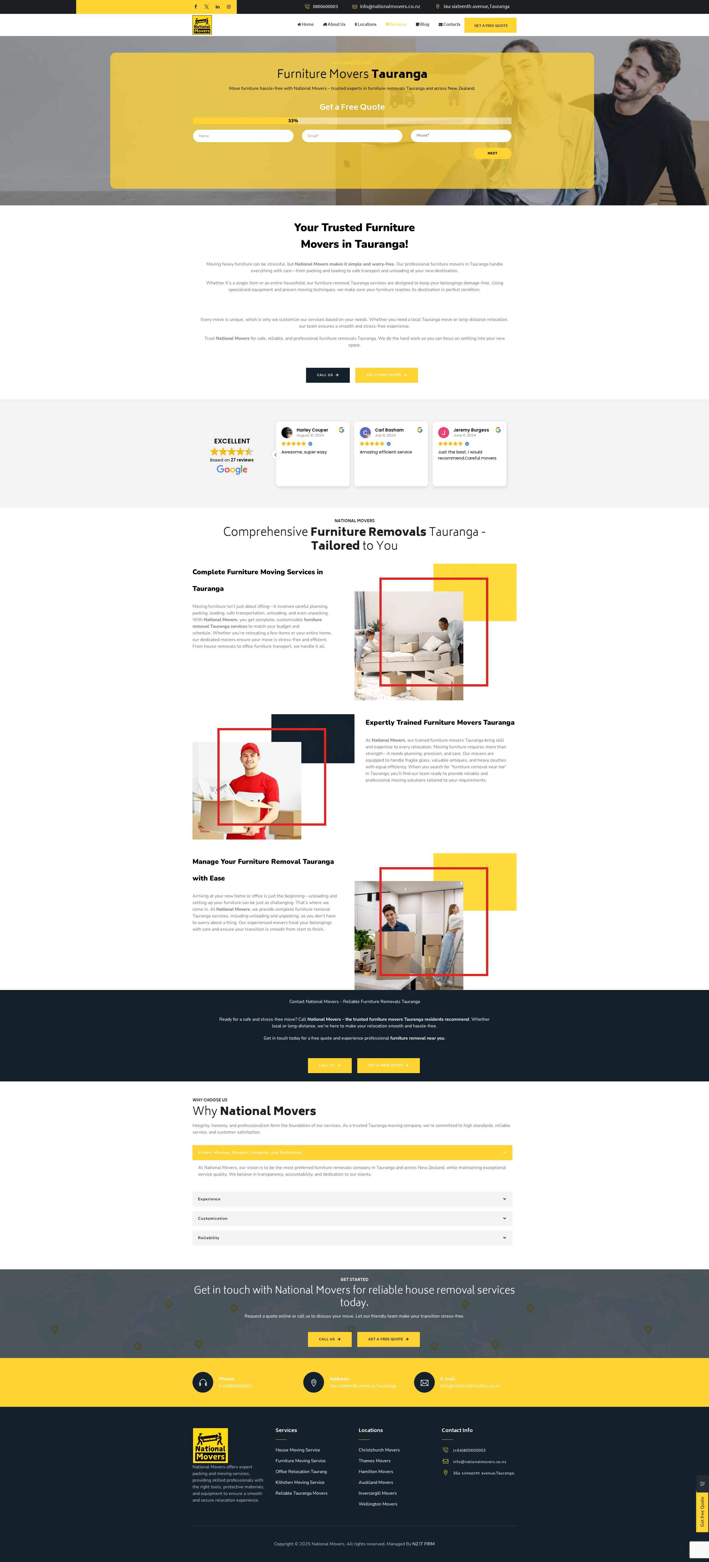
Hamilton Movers (376, 1472)
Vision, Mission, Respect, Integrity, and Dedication (250, 1152)
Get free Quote (702, 1512)
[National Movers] (202, 25)
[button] (506, 455)
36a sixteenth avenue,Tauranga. (484, 1473)
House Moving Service (298, 1450)
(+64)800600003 (235, 1386)
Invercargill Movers (378, 1493)
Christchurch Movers (379, 1450)
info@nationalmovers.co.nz (390, 7)
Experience (209, 1199)
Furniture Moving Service (301, 1461)
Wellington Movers (378, 1504)
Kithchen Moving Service (300, 1482)
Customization (213, 1218)
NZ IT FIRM (423, 1544)
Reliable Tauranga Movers (302, 1493)
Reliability (208, 1238)
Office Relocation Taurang (301, 1472)
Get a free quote (491, 26)
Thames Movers (375, 1461)
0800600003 (325, 7)
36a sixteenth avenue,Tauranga (363, 1386)
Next (493, 153)
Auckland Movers (376, 1482)
